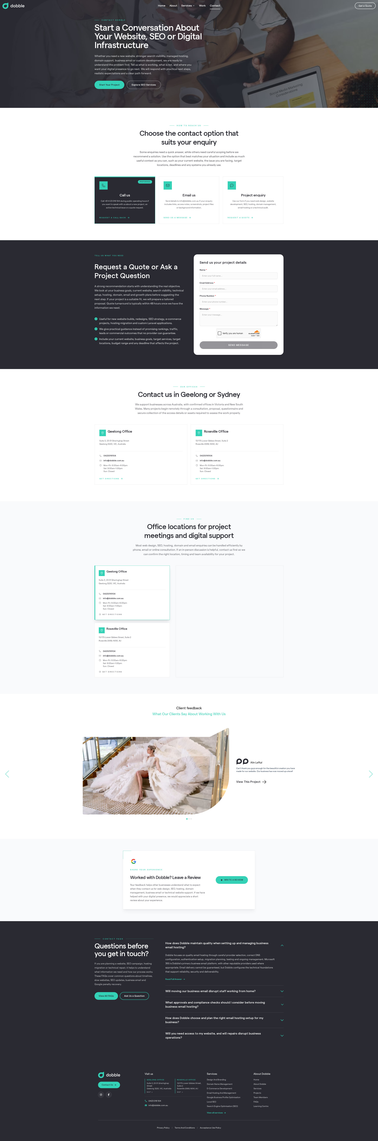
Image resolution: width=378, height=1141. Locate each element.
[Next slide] (371, 774)
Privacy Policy (163, 1127)
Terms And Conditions (185, 1127)
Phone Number (208, 296)
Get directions (109, 479)
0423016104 (110, 456)
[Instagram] (101, 1095)
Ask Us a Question (134, 996)
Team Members (261, 1097)
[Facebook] (109, 1095)
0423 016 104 (155, 1101)
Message (205, 309)
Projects (257, 1093)
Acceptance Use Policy (210, 1127)
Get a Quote (365, 5)
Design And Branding (216, 1079)
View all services (215, 1113)
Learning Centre (261, 1106)
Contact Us (107, 1085)
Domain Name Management (219, 1084)
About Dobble (260, 1084)
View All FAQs (106, 996)
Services (186, 5)
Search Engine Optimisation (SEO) (222, 1106)
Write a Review (233, 880)
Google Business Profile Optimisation (223, 1097)
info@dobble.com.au (114, 461)
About (173, 5)
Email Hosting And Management (221, 1093)
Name (203, 270)
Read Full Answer (173, 979)
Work (202, 5)
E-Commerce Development (219, 1088)
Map (150, 1092)
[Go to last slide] (7, 774)
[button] (132, 593)
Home (161, 5)
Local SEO (211, 1101)
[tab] (187, 819)
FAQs (256, 1101)
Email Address (207, 283)
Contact (215, 5)
